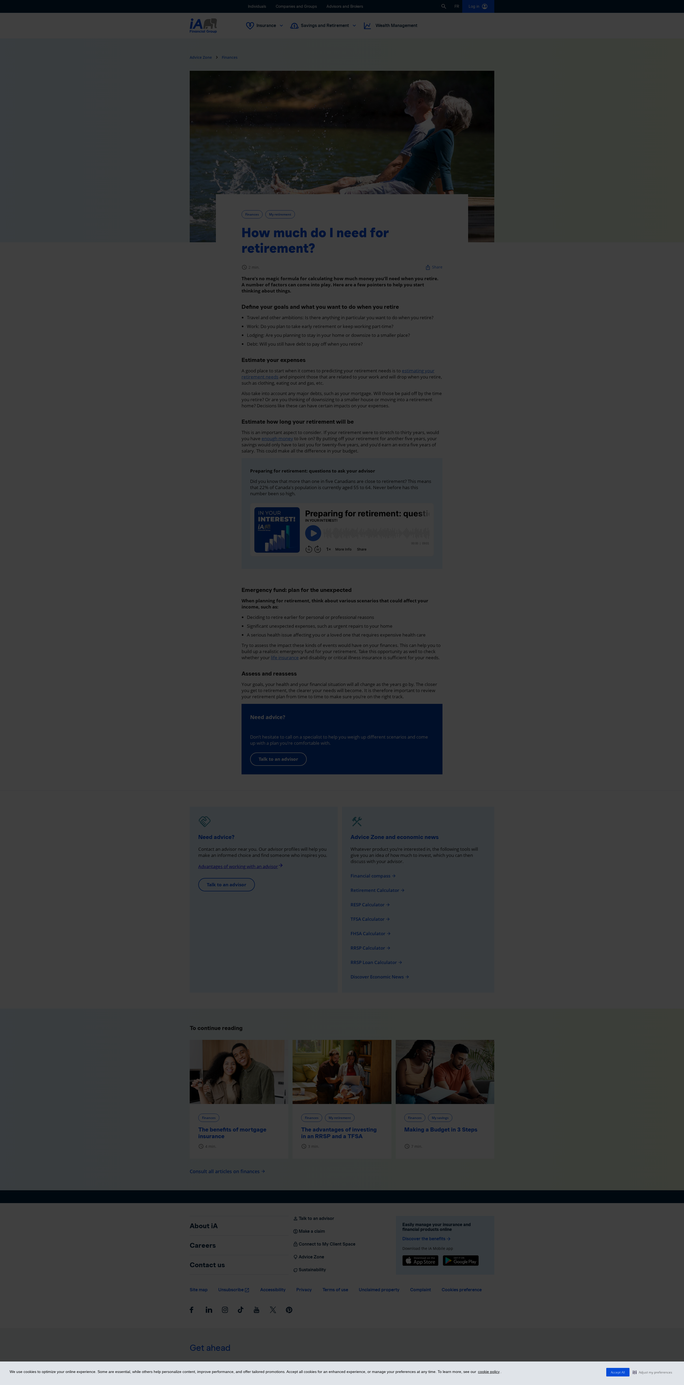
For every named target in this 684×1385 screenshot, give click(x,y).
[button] (652, 1372)
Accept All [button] (618, 1372)
